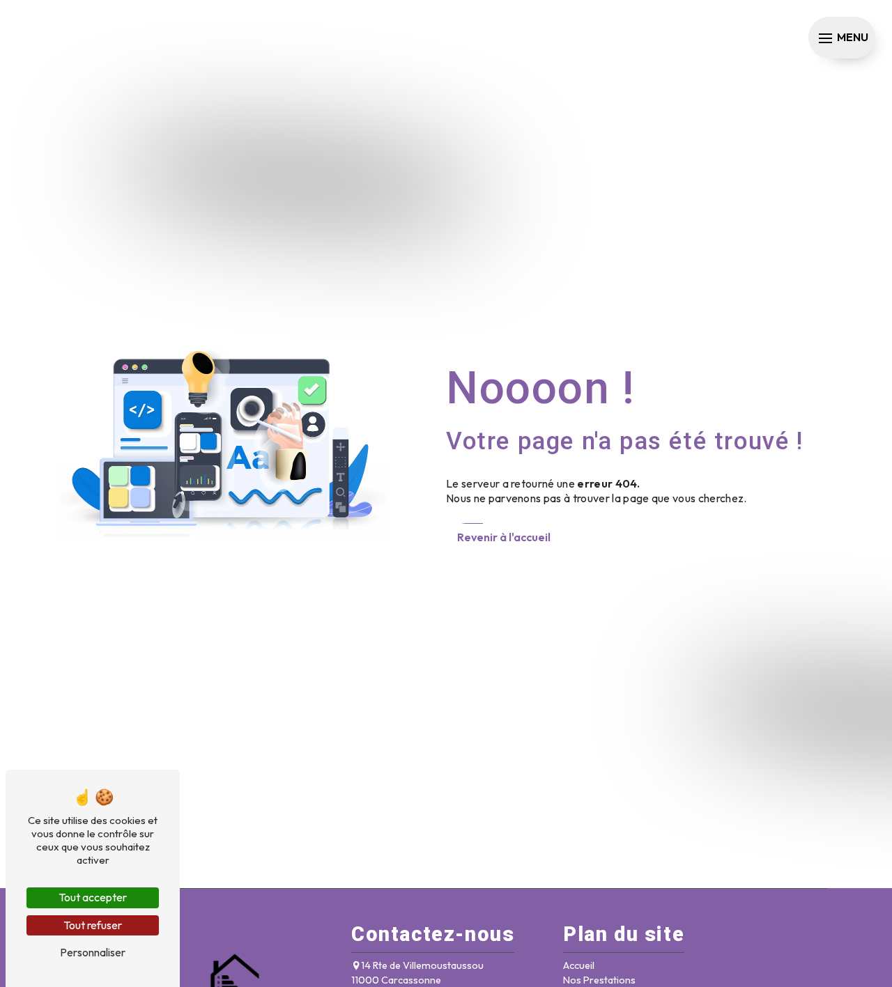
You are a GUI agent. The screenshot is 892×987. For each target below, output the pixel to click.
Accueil (578, 965)
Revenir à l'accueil (504, 537)
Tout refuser (92, 925)
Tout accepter (93, 897)
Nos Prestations (599, 980)
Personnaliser (92, 952)
